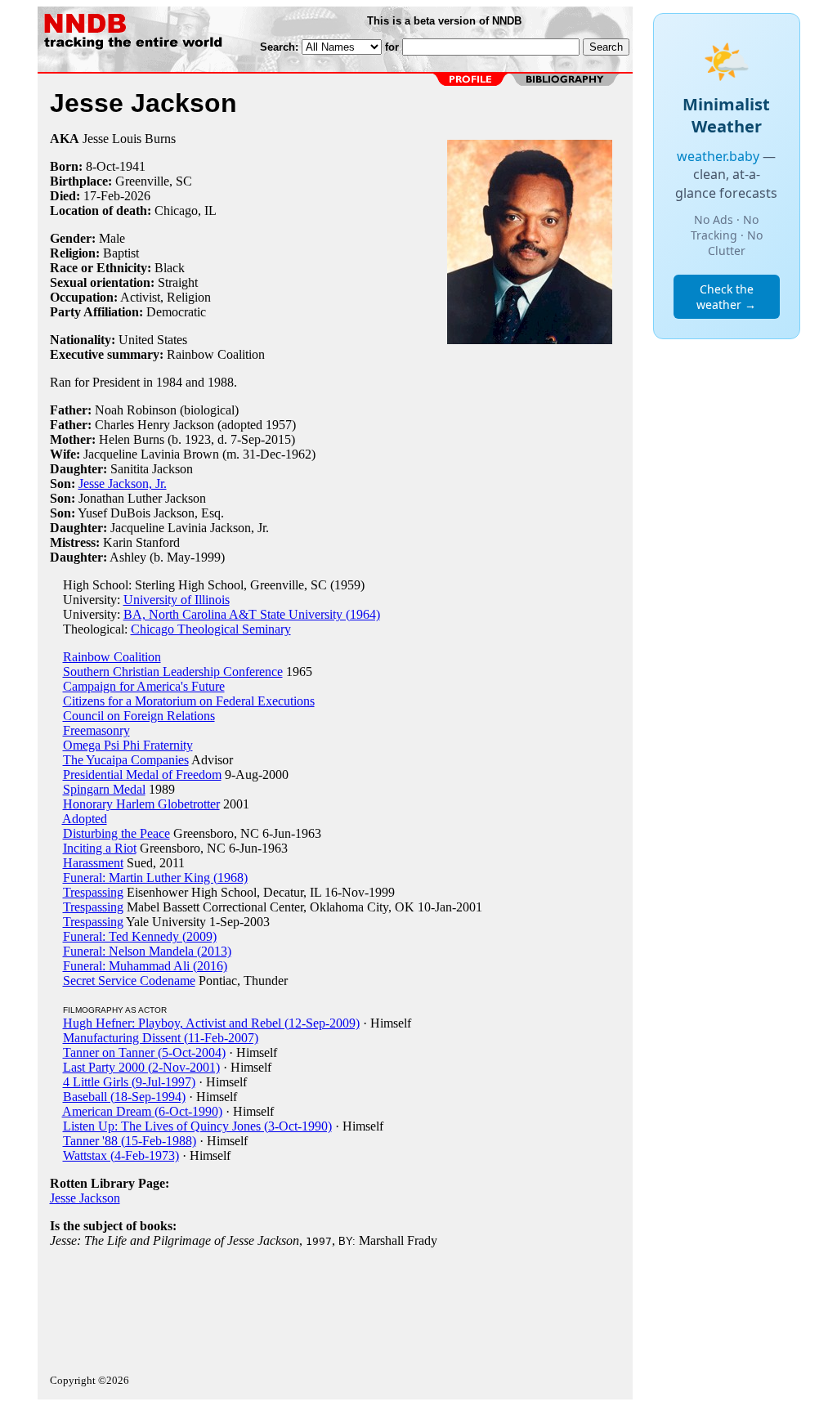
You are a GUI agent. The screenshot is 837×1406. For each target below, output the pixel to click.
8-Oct (100, 166)
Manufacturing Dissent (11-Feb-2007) (160, 1038)
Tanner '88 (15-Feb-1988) (129, 1141)
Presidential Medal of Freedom (142, 774)
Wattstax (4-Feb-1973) (121, 1155)
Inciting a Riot (100, 848)
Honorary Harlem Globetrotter (141, 804)
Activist (140, 297)
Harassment (93, 863)
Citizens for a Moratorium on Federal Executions (189, 701)
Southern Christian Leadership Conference (173, 671)
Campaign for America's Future (144, 686)
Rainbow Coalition (112, 657)
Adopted (84, 819)
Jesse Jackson (85, 1198)
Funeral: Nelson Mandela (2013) (147, 951)
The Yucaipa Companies (126, 760)
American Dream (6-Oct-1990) (142, 1111)
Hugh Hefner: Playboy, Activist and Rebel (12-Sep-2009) (211, 1023)
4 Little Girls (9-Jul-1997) (129, 1082)
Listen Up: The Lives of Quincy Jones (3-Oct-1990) (197, 1126)
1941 (132, 166)
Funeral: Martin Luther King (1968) (155, 877)
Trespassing (93, 892)
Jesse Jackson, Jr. (122, 483)
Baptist (121, 253)
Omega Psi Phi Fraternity (128, 745)
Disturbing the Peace (116, 833)
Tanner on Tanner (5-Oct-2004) (144, 1052)
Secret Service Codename (129, 980)
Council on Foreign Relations (139, 716)
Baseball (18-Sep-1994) (124, 1097)
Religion (189, 297)
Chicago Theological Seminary (211, 629)
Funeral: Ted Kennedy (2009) (140, 936)
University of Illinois (176, 600)
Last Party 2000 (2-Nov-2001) (141, 1067)
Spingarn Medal (104, 789)
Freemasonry (96, 730)
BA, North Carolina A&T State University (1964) (251, 614)
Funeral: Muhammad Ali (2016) (145, 966)
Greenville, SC (153, 181)
